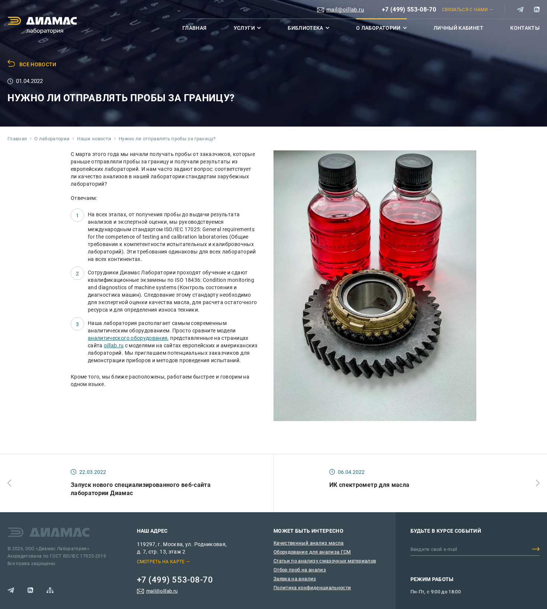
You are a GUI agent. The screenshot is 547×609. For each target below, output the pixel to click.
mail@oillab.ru (345, 9)
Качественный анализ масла (309, 543)
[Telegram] (520, 9)
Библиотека (305, 28)
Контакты (525, 28)
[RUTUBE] (537, 9)
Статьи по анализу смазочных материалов (325, 561)
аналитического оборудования (127, 338)
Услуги (244, 28)
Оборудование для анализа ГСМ (312, 552)
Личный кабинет (458, 28)
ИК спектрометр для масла (369, 484)
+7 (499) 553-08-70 (409, 9)
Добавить (536, 549)
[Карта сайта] (50, 590)
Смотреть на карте (161, 561)
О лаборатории (378, 28)
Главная (194, 28)
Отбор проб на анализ (300, 570)
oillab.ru (114, 345)
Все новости (38, 64)
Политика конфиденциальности (312, 587)
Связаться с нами (465, 9)
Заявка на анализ (295, 578)
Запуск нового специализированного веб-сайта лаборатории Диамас (141, 489)
